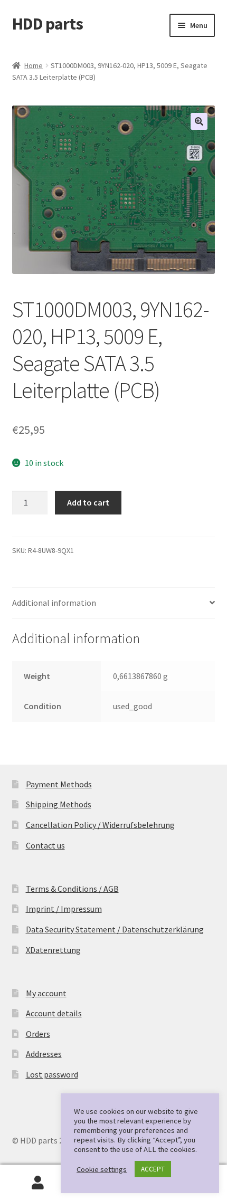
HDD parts (47, 23)
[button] (199, 121)
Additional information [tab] (54, 602)
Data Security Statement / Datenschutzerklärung (115, 929)
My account (46, 993)
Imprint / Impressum (64, 908)
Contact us (45, 845)
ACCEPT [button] (153, 1169)
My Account (37, 1183)
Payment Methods (59, 784)
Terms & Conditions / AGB (72, 888)
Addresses (44, 1054)
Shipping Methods (58, 804)
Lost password (52, 1074)
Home (33, 65)
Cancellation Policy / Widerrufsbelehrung (100, 824)
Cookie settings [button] (102, 1169)
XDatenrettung (53, 950)
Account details (54, 1013)
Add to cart (88, 502)
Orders (38, 1033)
